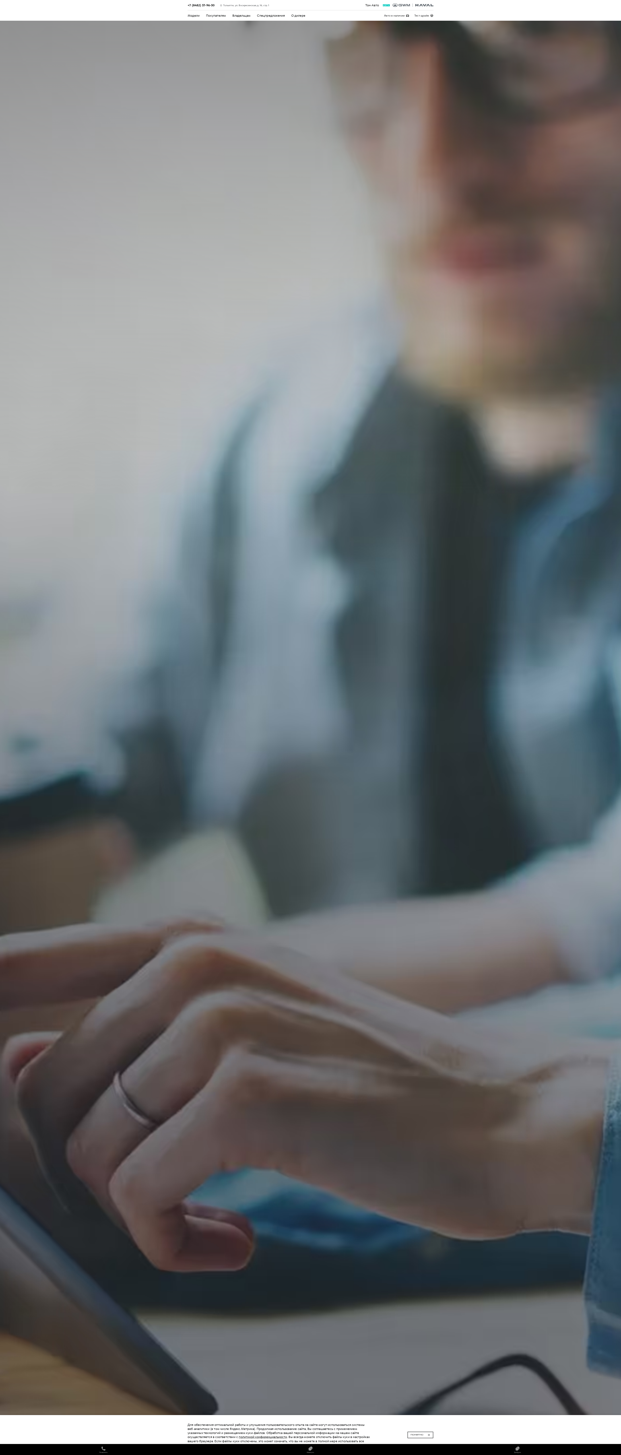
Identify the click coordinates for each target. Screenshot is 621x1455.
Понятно (417, 1435)
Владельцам (241, 16)
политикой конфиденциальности (263, 1437)
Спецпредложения (271, 16)
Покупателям (216, 16)
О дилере (298, 16)
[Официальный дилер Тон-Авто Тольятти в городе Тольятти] (412, 5)
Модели (194, 16)
